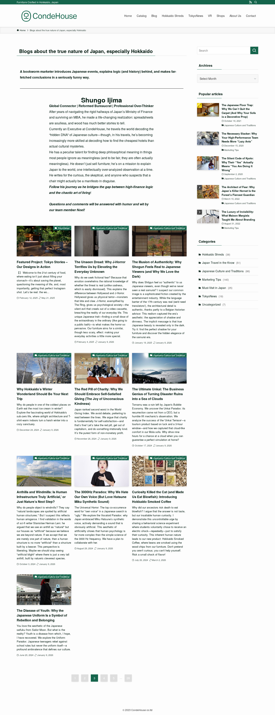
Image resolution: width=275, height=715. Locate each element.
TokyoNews (212, 296)
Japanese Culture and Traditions (226, 271)
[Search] (255, 2)
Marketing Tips (215, 279)
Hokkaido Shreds (216, 254)
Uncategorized (213, 304)
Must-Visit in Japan (217, 288)
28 (128, 678)
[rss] (250, 2)
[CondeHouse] (49, 16)
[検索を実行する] (254, 50)
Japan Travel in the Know (221, 263)
